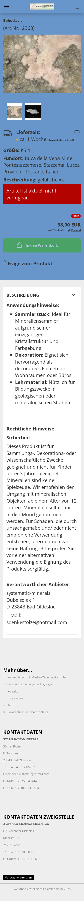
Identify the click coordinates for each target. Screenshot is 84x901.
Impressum (15, 698)
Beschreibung (22, 295)
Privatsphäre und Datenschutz (28, 712)
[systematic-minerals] (42, 6)
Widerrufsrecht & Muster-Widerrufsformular (37, 677)
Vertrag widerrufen (18, 877)
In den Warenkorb (42, 245)
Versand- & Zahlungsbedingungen (30, 684)
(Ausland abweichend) (61, 140)
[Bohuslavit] (42, 63)
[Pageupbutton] (72, 894)
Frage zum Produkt (30, 263)
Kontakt (13, 691)
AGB (10, 705)
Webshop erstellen (26, 889)
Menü (6, 6)
